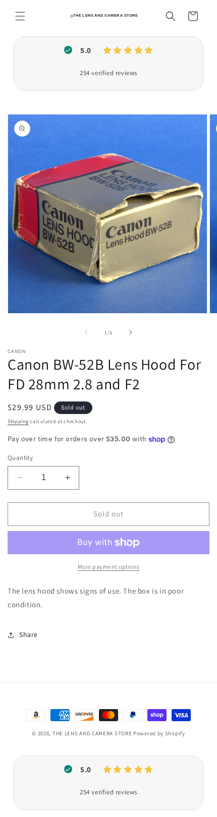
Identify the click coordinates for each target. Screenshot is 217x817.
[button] (20, 16)
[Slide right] (131, 332)
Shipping (18, 421)
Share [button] (28, 634)
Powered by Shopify (159, 733)
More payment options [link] (109, 566)
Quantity (20, 457)
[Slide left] (86, 332)
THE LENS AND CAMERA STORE (92, 733)
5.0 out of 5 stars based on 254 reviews (108, 73)
